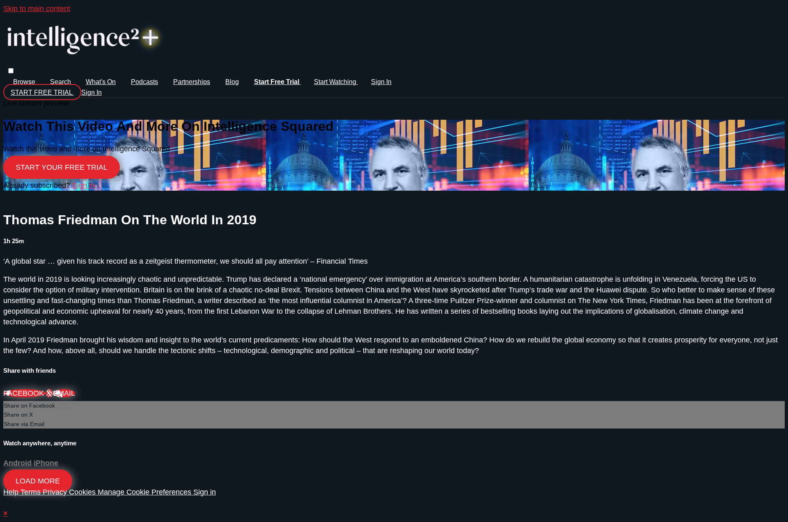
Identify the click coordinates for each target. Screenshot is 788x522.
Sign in (381, 81)
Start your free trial (62, 167)
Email (64, 393)
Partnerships (191, 81)
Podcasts (144, 81)
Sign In (91, 92)
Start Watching (336, 81)
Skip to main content (36, 9)
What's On (101, 81)
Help (12, 492)
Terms (32, 492)
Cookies (83, 492)
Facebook (24, 393)
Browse (25, 81)
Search (61, 81)
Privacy (56, 492)
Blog (232, 81)
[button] (11, 70)
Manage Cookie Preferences (145, 492)
